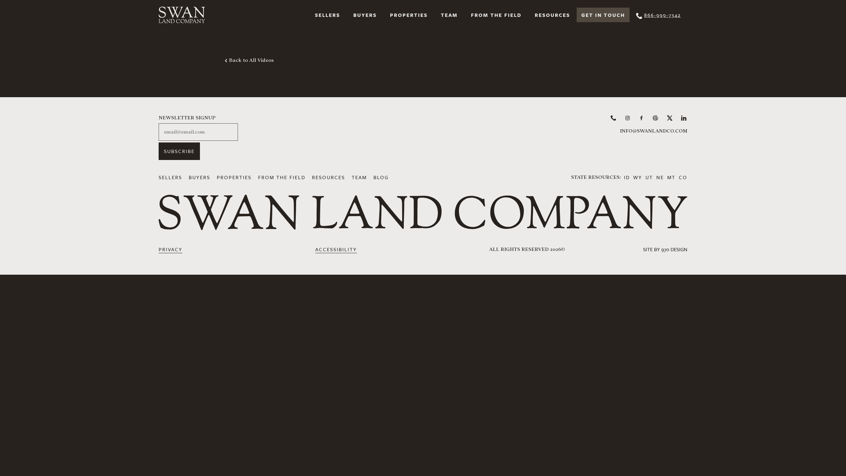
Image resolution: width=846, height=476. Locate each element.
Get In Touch (603, 15)
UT (649, 177)
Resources (552, 15)
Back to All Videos (251, 60)
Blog (381, 177)
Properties (409, 15)
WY (637, 177)
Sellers (327, 15)
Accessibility (336, 249)
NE (660, 177)
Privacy (170, 249)
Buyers (365, 15)
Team (449, 15)
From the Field (496, 15)
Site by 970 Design (665, 249)
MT (671, 177)
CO (683, 177)
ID (627, 177)
